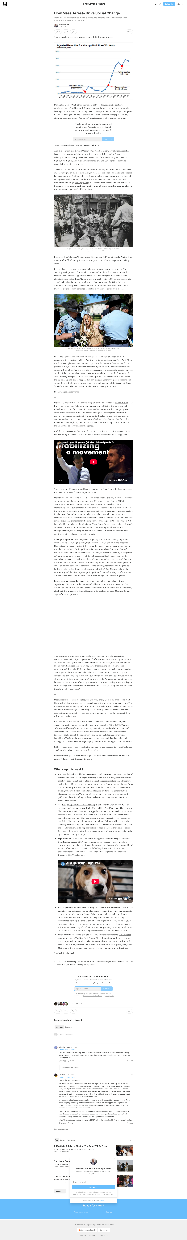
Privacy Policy (110, 1194)
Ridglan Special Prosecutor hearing (78, 804)
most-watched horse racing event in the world (103, 584)
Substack (83, 1235)
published (58, 108)
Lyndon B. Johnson (123, 186)
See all (58, 1191)
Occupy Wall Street (73, 104)
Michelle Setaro (64, 1047)
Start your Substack (87, 1230)
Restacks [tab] (68, 1027)
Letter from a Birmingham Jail (92, 257)
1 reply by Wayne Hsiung (69, 1067)
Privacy (92, 1225)
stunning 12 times (67, 434)
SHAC (121, 501)
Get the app (104, 1230)
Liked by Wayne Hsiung (68, 1049)
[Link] (51, 769)
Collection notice (108, 1225)
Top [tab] (56, 1140)
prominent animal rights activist (110, 383)
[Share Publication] (160, 4)
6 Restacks (79, 1004)
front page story (82, 182)
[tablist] (63, 1027)
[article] (93, 1150)
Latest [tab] (62, 1140)
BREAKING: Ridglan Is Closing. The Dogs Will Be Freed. (81, 1146)
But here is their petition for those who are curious (81, 831)
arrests (117, 279)
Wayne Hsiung (64, 24)
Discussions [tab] (71, 1140)
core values (81, 527)
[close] (114, 1159)
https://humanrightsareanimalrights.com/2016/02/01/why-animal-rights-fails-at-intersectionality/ (95, 1120)
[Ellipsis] (132, 1047)
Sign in (180, 4)
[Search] (155, 4)
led (78, 275)
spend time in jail (104, 961)
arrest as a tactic (91, 422)
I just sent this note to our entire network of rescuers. (74, 1149)
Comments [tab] (59, 1027)
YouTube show (78, 406)
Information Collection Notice (92, 1194)
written (121, 848)
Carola (61, 1075)
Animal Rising (121, 402)
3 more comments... (61, 1129)
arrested (82, 285)
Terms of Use (104, 1192)
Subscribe (169, 4)
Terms (99, 1225)
